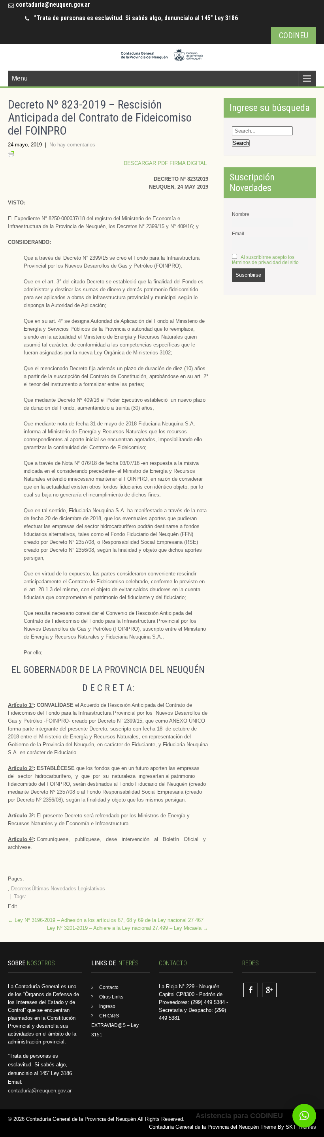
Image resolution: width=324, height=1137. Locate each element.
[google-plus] (269, 990)
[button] (304, 1116)
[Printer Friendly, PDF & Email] (11, 155)
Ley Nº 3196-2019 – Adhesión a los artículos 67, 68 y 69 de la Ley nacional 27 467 (105, 920)
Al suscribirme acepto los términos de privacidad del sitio (265, 260)
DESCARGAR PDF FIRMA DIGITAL (166, 163)
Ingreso (107, 1006)
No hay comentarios (72, 145)
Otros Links (111, 997)
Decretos (21, 889)
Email (238, 233)
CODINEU (293, 35)
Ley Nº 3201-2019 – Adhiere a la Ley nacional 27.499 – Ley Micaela (127, 928)
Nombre (240, 214)
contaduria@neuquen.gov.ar (53, 4)
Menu (20, 78)
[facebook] (250, 990)
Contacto (109, 987)
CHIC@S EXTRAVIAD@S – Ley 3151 (115, 1025)
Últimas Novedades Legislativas (68, 889)
